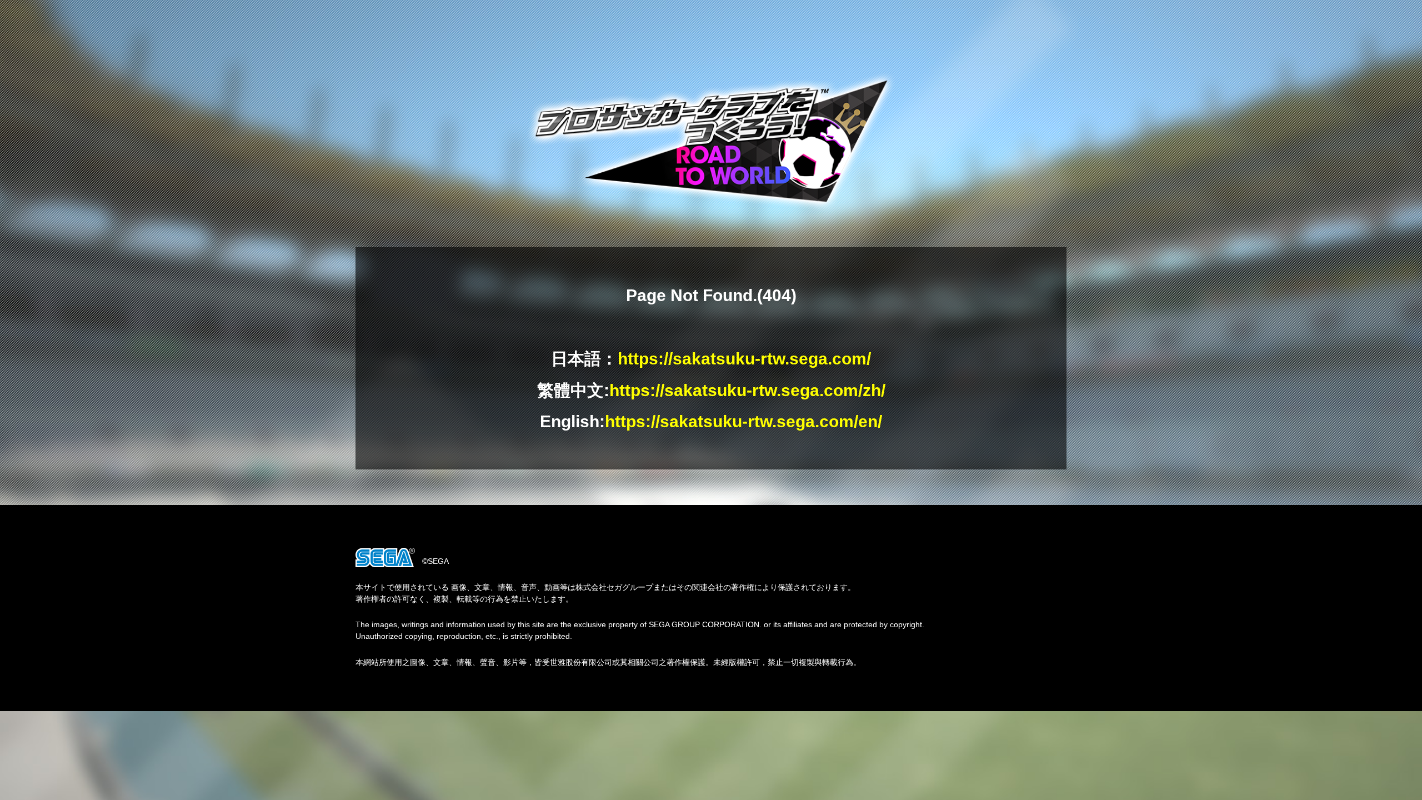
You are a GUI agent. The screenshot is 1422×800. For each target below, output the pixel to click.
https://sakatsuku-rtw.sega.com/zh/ (747, 390)
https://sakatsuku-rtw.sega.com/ (744, 358)
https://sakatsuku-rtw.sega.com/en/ (743, 421)
